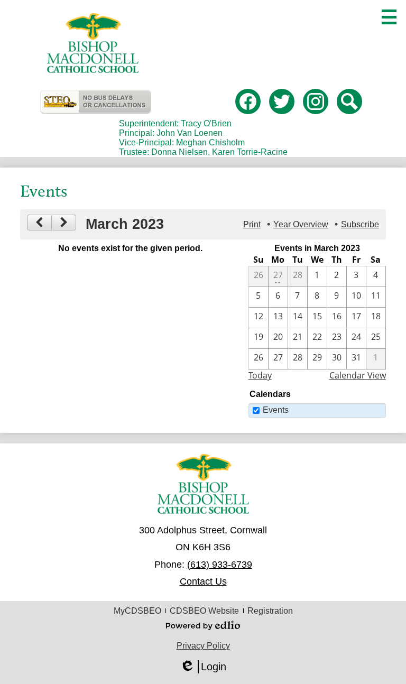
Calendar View (357, 375)
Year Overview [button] (300, 224)
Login (203, 667)
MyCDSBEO (137, 610)
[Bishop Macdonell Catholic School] (93, 43)
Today (260, 375)
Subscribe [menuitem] (360, 224)
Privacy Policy (203, 645)
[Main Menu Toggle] (389, 17)
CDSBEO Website (204, 610)
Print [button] (252, 224)
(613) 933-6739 (219, 564)
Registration (270, 610)
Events (276, 409)
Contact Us (203, 581)
